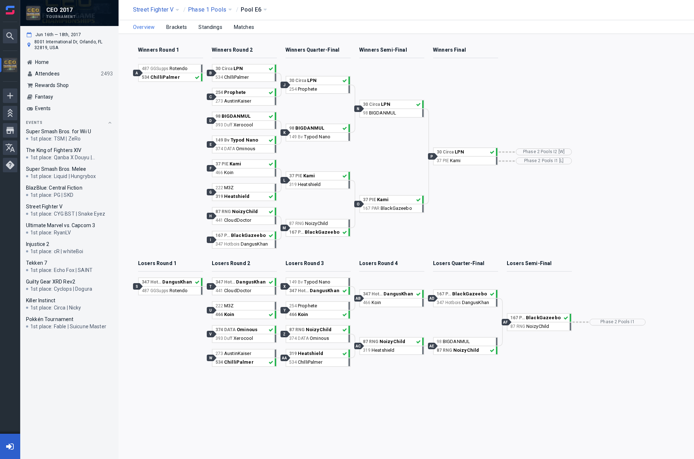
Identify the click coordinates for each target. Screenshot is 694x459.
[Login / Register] (10, 446)
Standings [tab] (210, 27)
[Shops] (10, 130)
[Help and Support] (10, 165)
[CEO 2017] (10, 66)
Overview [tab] (144, 27)
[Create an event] (10, 95)
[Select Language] (10, 147)
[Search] (10, 36)
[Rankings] (10, 113)
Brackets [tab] (176, 27)
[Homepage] (10, 10)
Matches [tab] (244, 27)
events (34, 123)
